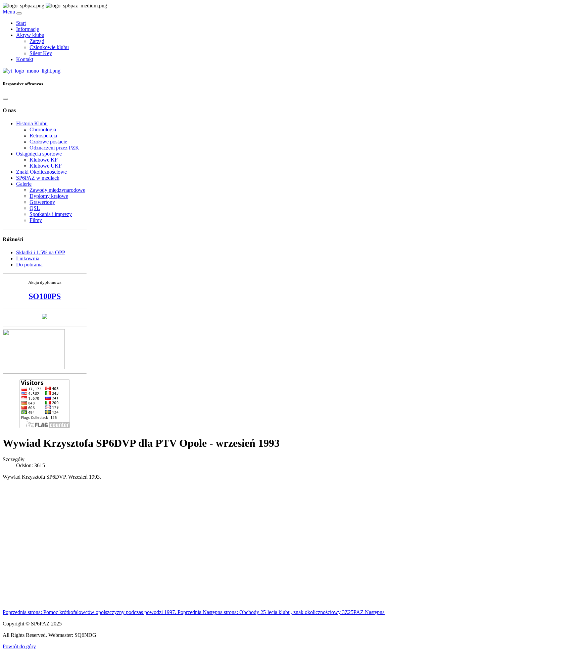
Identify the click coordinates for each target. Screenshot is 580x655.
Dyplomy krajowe (49, 196)
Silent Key (41, 53)
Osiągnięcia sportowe (39, 154)
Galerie (24, 184)
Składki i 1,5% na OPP (40, 252)
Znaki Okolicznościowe (41, 172)
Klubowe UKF (46, 166)
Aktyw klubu (30, 35)
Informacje (27, 29)
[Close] (5, 99)
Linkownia (27, 258)
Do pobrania (29, 264)
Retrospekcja (43, 135)
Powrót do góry (19, 646)
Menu (9, 11)
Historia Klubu (32, 123)
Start (21, 23)
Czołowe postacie (48, 141)
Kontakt (24, 59)
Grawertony (42, 202)
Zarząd (37, 41)
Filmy (36, 220)
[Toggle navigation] (19, 13)
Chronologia (43, 129)
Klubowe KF (44, 160)
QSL (35, 208)
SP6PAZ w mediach (37, 178)
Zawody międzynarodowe (57, 190)
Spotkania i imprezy (51, 214)
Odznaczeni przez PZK (54, 147)
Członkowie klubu (49, 47)
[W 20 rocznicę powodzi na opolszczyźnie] (44, 317)
